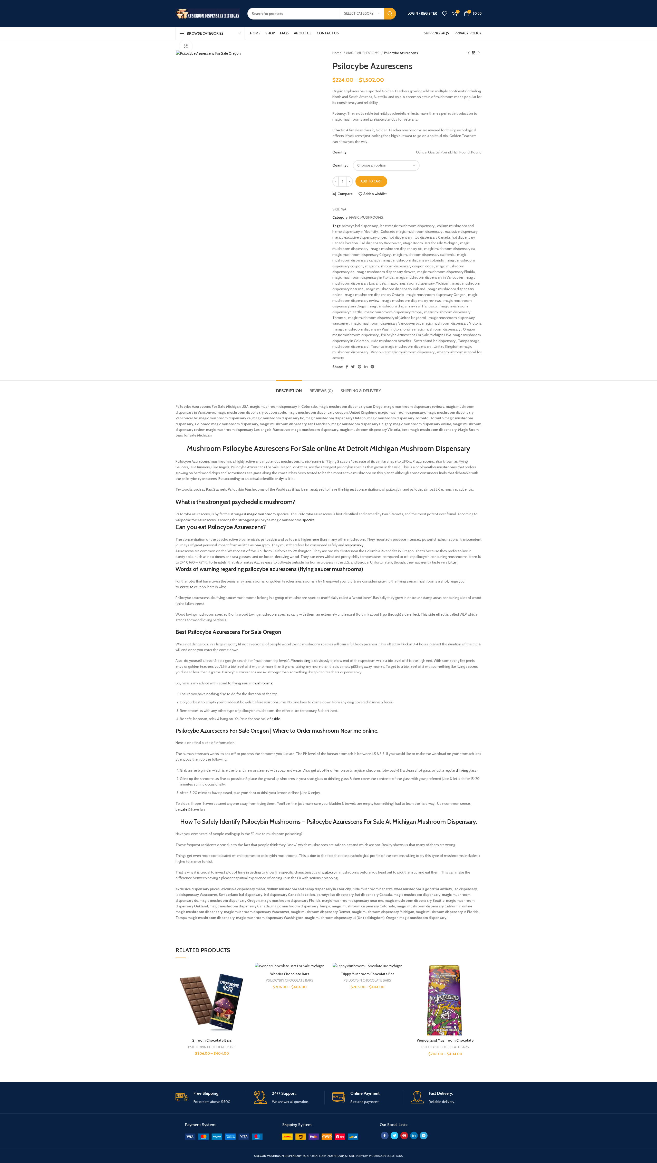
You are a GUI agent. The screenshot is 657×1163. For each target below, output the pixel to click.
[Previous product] (468, 53)
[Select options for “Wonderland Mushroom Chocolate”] (477, 982)
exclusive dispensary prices (365, 237)
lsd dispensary (401, 237)
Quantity (339, 165)
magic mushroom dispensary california (424, 254)
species (308, 520)
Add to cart (371, 181)
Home (337, 53)
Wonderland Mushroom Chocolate (445, 1040)
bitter (452, 562)
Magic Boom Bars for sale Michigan (430, 243)
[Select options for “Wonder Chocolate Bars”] (322, 982)
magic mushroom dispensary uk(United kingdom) (387, 317)
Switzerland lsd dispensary (435, 340)
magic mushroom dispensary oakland (395, 289)
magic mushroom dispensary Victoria (451, 323)
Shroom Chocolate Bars (212, 1040)
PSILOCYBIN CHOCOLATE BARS (212, 1047)
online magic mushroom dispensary (431, 329)
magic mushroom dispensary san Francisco (403, 306)
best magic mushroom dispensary (407, 226)
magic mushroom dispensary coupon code (399, 266)
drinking (462, 770)
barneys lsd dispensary (360, 226)
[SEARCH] (390, 14)
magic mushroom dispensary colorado (413, 260)
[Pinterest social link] (359, 366)
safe (183, 809)
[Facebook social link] (347, 366)
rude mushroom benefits (391, 340)
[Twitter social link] (353, 366)
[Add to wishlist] (244, 971)
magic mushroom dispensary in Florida (362, 277)
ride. (277, 718)
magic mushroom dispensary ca (449, 248)
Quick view (244, 994)
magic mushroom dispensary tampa (393, 312)
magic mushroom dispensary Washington (368, 329)
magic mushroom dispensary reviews (411, 300)
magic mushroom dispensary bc (396, 248)
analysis (281, 478)
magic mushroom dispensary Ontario (374, 294)
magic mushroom (261, 514)
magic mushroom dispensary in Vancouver (429, 277)
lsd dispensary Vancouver (381, 243)
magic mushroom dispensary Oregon (436, 294)
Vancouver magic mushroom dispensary (402, 352)
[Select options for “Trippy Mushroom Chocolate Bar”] (399, 982)
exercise (186, 587)
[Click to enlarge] (185, 46)
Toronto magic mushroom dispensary (401, 346)
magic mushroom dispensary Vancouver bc (385, 323)
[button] (328, 502)
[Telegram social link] (372, 366)
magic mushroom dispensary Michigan (419, 283)
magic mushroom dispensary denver (386, 271)
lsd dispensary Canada (432, 237)
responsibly (354, 545)
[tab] (289, 388)
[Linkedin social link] (366, 366)
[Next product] (478, 53)
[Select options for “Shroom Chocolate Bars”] (244, 982)
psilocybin (330, 872)
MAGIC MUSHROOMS (363, 53)
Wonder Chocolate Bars (289, 974)
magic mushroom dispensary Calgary (361, 254)
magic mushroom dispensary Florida (446, 271)
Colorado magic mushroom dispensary (411, 231)
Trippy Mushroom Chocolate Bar (367, 974)
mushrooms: (263, 683)
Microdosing (300, 660)
